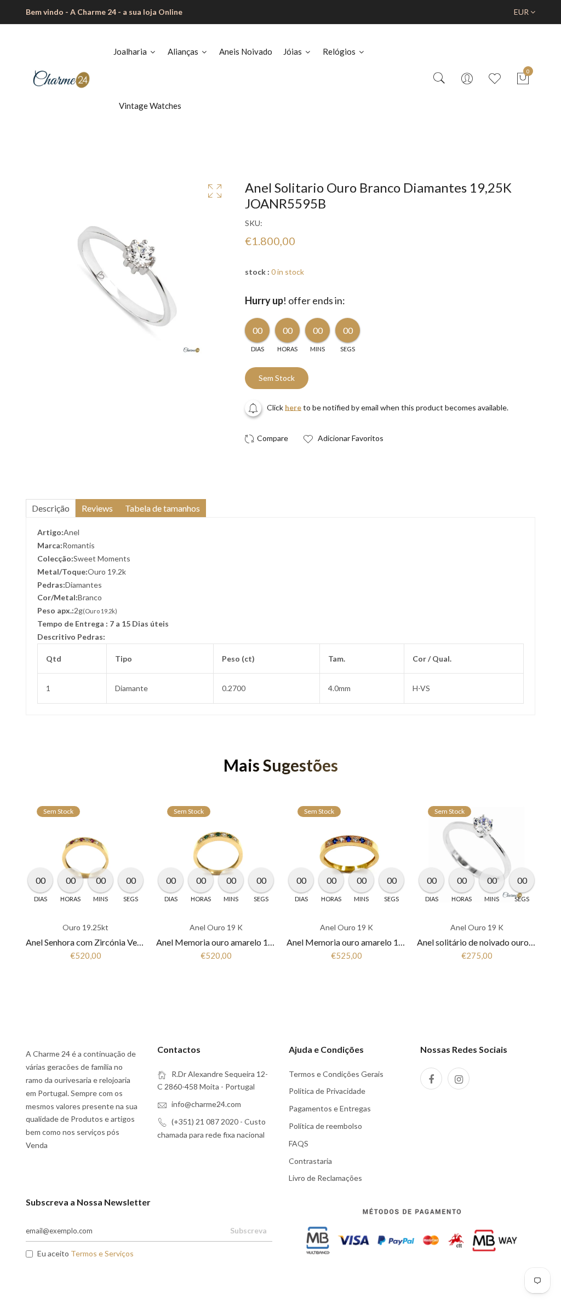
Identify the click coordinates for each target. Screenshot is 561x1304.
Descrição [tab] (51, 508)
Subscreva (248, 1230)
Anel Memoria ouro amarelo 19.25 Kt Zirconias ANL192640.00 (404, 942)
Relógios (340, 51)
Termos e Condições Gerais (336, 1074)
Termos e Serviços (102, 1253)
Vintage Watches (150, 106)
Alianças (184, 51)
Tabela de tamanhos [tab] (162, 508)
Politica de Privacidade (327, 1091)
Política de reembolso (325, 1126)
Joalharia (130, 51)
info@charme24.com (206, 1104)
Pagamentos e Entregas (330, 1108)
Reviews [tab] (97, 508)
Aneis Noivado (245, 51)
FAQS (298, 1143)
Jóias (293, 51)
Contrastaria (310, 1161)
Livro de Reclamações (325, 1178)
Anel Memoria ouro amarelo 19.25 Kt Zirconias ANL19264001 (273, 942)
